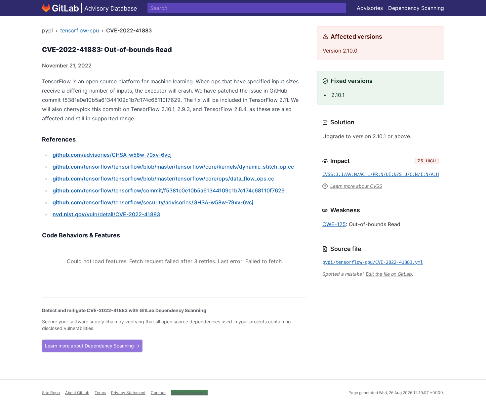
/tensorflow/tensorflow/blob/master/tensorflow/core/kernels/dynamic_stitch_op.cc (173, 166)
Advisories (370, 8)
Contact (158, 392)
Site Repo (51, 392)
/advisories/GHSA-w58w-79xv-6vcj (112, 154)
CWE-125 (334, 224)
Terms (100, 392)
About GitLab (77, 392)
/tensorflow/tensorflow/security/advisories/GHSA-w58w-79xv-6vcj (153, 202)
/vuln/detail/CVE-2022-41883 (106, 214)
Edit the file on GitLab (389, 274)
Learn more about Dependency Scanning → (92, 345)
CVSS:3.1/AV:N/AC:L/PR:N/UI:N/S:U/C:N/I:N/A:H (380, 174)
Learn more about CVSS (356, 186)
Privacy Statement (128, 392)
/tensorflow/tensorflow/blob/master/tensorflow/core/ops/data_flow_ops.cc (163, 178)
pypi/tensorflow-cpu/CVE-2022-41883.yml (372, 262)
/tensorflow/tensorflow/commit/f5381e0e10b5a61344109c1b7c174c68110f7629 (169, 190)
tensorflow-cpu (79, 30)
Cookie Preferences (189, 392)
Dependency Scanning (416, 8)
